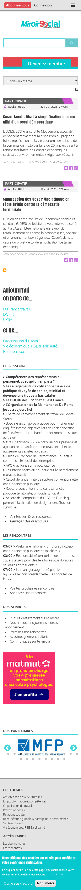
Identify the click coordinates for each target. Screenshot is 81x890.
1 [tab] (8, 754)
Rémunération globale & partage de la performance (35, 819)
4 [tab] (27, 754)
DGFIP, (8, 314)
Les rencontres (12, 848)
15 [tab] (33, 759)
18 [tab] (52, 759)
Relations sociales (15, 162)
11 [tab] (71, 754)
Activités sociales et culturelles (22, 797)
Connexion (43, 5)
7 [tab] (46, 754)
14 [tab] (27, 759)
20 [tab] (64, 759)
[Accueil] (40, 24)
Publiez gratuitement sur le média (34, 618)
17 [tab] (46, 759)
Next (73, 748)
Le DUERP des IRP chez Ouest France (35, 400)
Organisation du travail (17, 805)
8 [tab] (52, 754)
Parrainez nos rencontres (28, 632)
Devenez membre (46, 63)
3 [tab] (21, 754)
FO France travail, (17, 309)
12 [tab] (77, 754)
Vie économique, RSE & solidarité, (30, 346)
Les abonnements (14, 843)
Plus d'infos (55, 874)
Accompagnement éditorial (29, 636)
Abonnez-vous (17, 5)
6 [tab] (39, 754)
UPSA (7, 319)
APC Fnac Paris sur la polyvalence (30, 465)
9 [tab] (58, 754)
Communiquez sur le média (30, 641)
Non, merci (45, 883)
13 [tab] (21, 759)
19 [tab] (58, 759)
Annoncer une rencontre (28, 593)
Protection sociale (14, 810)
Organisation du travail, (21, 341)
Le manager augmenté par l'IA (38, 569)
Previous (7, 748)
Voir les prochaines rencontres (32, 588)
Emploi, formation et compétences (25, 801)
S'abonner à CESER (4, 270)
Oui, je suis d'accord (18, 883)
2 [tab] (14, 754)
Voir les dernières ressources (31, 516)
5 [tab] (33, 754)
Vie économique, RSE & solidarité (48, 162)
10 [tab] (64, 754)
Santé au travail (13, 823)
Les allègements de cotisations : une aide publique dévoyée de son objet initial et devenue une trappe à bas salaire (36, 391)
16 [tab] (39, 759)
